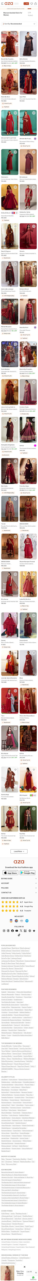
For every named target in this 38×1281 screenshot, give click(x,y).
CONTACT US (6, 893)
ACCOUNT (5, 883)
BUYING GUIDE (6, 879)
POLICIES (4, 888)
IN (36, 1273)
